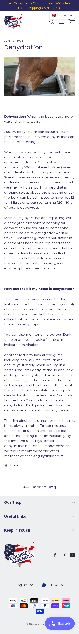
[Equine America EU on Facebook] (55, 554)
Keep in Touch (17, 530)
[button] (62, 15)
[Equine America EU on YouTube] (72, 554)
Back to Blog (43, 487)
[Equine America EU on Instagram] (64, 554)
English (21, 585)
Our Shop (13, 502)
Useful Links (15, 516)
